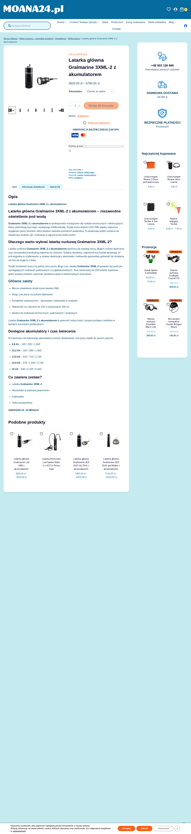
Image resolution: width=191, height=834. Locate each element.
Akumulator (75, 91)
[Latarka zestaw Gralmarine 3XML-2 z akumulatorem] (36, 78)
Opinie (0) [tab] (55, 187)
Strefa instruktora (157, 22)
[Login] (175, 9)
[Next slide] (62, 110)
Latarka (80, 175)
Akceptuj (126, 828)
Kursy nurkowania (135, 22)
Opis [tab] (14, 187)
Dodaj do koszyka (101, 105)
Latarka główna (90, 175)
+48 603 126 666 (162, 65)
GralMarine (83, 116)
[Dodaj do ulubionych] (12, 434)
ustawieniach (19, 831)
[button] (12, 110)
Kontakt (117, 29)
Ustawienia (163, 828)
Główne (80, 172)
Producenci (117, 22)
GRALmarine (78, 54)
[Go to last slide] (9, 110)
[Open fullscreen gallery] (61, 103)
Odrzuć (144, 828)
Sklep (105, 22)
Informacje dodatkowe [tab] (33, 187)
